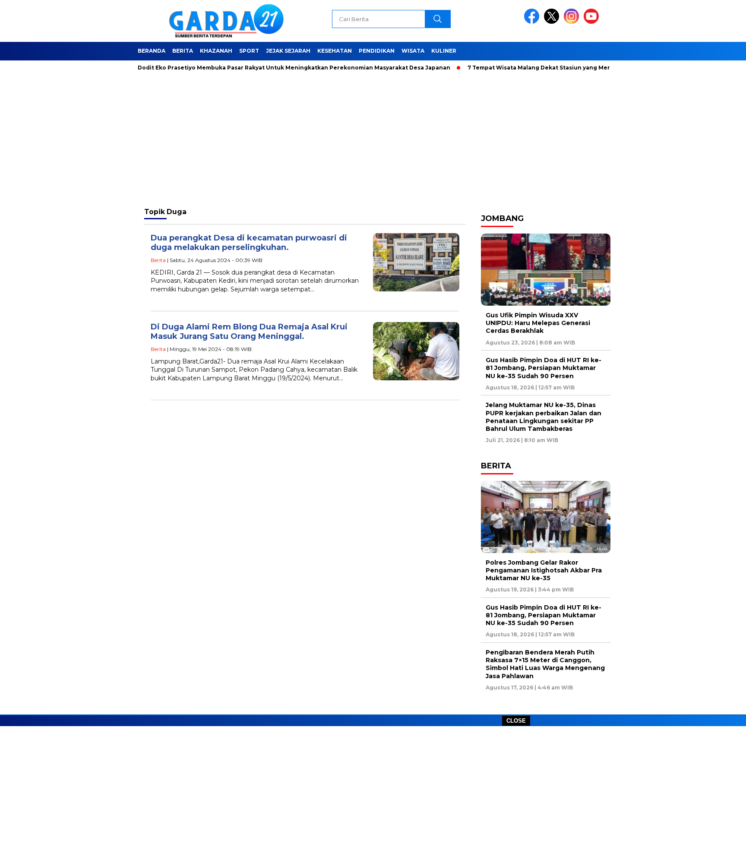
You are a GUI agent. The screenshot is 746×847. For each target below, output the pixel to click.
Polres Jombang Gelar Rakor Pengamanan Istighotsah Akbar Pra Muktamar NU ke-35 (544, 570)
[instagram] (573, 22)
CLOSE (516, 720)
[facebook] (533, 22)
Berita (182, 50)
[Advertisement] (373, 786)
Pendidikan (377, 50)
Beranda (151, 50)
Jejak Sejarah (288, 50)
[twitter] (553, 22)
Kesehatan (334, 50)
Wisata (412, 50)
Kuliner (443, 50)
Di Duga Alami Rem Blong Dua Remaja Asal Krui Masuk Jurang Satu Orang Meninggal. (249, 331)
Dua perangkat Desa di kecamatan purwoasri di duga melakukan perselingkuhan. (249, 243)
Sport (249, 50)
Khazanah (216, 50)
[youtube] (593, 22)
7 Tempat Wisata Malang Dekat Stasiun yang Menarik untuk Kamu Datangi (558, 67)
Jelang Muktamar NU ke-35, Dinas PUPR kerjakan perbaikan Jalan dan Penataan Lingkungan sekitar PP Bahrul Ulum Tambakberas (543, 417)
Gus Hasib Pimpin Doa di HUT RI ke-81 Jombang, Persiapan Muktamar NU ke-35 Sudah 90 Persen (543, 367)
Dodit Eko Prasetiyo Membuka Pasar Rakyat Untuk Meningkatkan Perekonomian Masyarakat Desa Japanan (276, 67)
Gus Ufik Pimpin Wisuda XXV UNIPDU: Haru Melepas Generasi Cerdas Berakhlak (538, 323)
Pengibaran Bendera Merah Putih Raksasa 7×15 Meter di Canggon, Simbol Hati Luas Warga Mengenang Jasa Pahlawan (545, 664)
